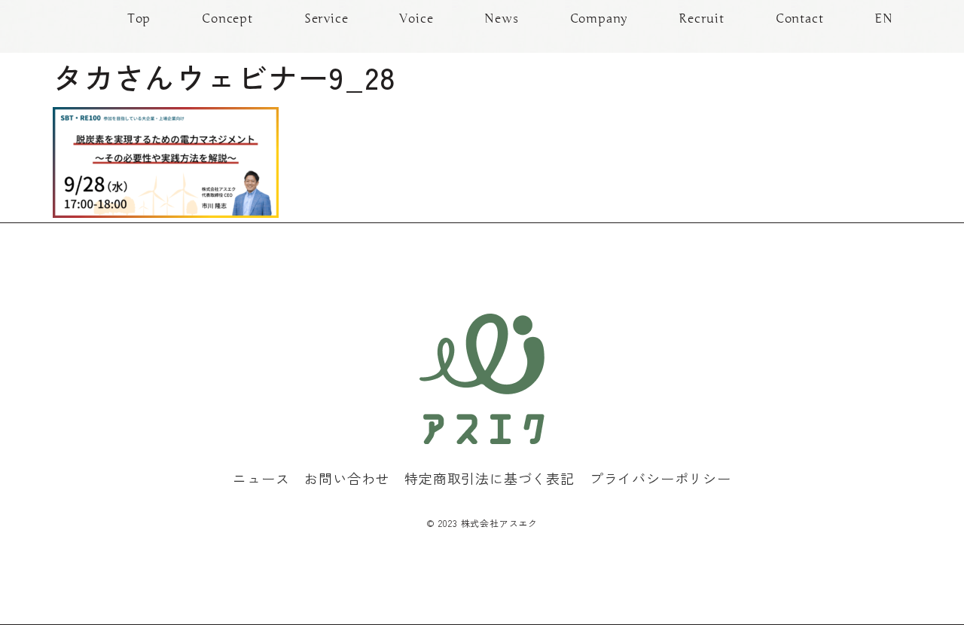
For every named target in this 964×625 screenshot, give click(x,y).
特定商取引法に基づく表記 (489, 478)
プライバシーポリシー (660, 478)
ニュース (261, 478)
